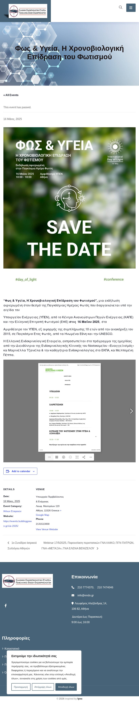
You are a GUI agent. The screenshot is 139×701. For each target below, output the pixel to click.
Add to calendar (21, 471)
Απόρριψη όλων (43, 687)
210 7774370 (85, 587)
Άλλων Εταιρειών (12, 511)
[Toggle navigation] (131, 8)
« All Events (10, 95)
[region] (44, 672)
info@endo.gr (85, 595)
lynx (79, 698)
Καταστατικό (12, 648)
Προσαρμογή (21, 687)
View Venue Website (47, 529)
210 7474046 (105, 587)
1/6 (49, 457)
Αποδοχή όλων (66, 687)
